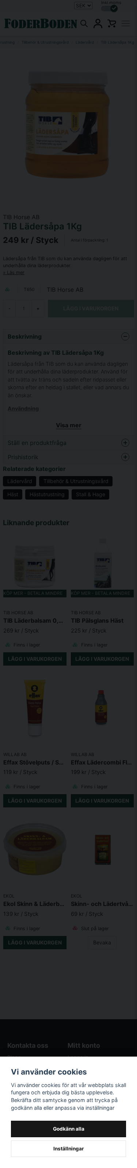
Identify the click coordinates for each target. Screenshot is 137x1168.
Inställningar (68, 1149)
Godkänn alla (68, 1129)
